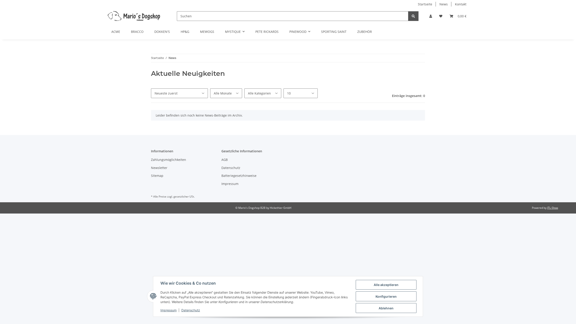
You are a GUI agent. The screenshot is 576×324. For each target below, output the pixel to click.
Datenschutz (190, 310)
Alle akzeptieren (386, 285)
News (443, 4)
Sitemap (157, 175)
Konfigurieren (386, 296)
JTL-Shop (552, 208)
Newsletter (159, 168)
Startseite (425, 4)
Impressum (168, 310)
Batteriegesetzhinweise (238, 175)
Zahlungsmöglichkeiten (168, 160)
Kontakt (460, 4)
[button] (431, 16)
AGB (224, 160)
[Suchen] (413, 16)
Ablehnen (386, 308)
